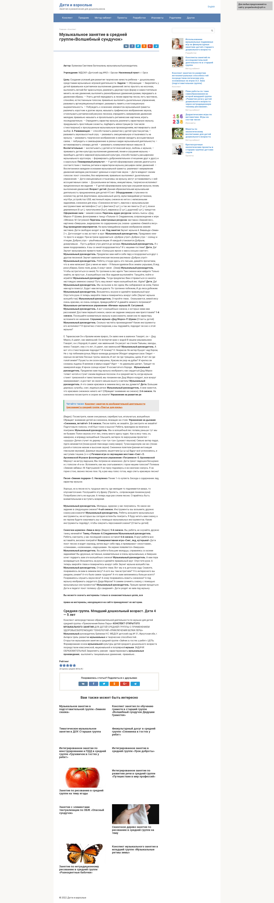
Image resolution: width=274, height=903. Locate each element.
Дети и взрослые (75, 5)
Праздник (83, 17)
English (211, 6)
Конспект (67, 17)
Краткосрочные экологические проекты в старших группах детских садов (199, 148)
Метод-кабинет (103, 17)
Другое (191, 17)
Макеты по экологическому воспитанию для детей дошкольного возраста (198, 133)
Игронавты (157, 17)
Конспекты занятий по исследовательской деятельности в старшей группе (199, 61)
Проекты (122, 17)
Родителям (175, 17)
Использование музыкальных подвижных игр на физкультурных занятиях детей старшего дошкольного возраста (200, 44)
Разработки (139, 17)
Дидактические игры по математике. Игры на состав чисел (199, 117)
